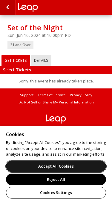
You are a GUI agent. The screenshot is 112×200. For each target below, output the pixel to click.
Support (26, 95)
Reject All (56, 179)
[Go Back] (7, 7)
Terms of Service (52, 95)
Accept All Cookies (55, 166)
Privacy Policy (81, 95)
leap (56, 119)
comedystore (48, 7)
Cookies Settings (56, 192)
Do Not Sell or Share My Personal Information (56, 102)
